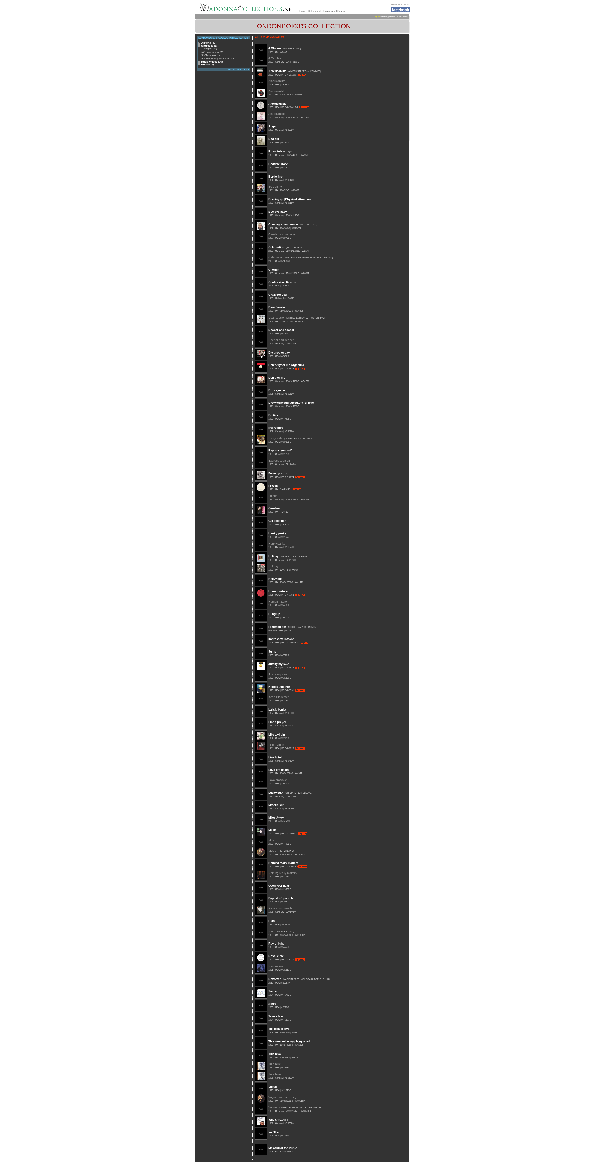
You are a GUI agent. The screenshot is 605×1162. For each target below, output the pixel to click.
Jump (272, 651)
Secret (272, 991)
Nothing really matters (283, 863)
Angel (272, 126)
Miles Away (276, 817)
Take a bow (275, 1016)
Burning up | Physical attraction (289, 199)
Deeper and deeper (281, 330)
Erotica (273, 415)
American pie (277, 103)
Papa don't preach (280, 898)
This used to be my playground (289, 1041)
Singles (209, 45)
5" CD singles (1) (210, 55)
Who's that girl (278, 1119)
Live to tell (275, 757)
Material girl (276, 805)
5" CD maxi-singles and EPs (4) (218, 58)
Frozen (273, 485)
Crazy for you (277, 294)
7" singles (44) (209, 48)
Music (272, 830)
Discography (328, 11)
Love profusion (278, 770)
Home (302, 11)
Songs (341, 11)
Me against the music (282, 1148)
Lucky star (275, 792)
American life (277, 71)
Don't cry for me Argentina (286, 365)
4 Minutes (274, 48)
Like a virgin (276, 734)
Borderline (275, 176)
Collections (314, 11)
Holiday (273, 556)
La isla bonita (277, 709)
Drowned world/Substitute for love (291, 402)
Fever (272, 473)
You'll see (274, 1132)
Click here (402, 17)
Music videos (212, 61)
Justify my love (278, 664)
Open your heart (279, 885)
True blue (274, 1054)
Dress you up (277, 390)
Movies (207, 64)
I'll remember (277, 627)
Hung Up (274, 614)
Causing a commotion (283, 224)
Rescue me (276, 956)
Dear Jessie (276, 307)
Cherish (273, 269)
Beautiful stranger (280, 151)
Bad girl (273, 139)
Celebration (276, 247)
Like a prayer (277, 722)
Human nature (278, 591)
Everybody (275, 427)
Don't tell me (276, 377)
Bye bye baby (277, 211)
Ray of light (276, 943)
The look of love (279, 1029)
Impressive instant (281, 639)
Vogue (272, 1086)
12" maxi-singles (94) (212, 52)
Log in (376, 16)
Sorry (272, 1004)
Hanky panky (277, 533)
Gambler (274, 508)
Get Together (277, 521)
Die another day (279, 352)
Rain (271, 921)
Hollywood (275, 579)
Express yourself (280, 450)
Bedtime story (278, 164)
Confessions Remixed (283, 282)
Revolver (274, 979)
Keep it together (279, 687)
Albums (208, 42)
